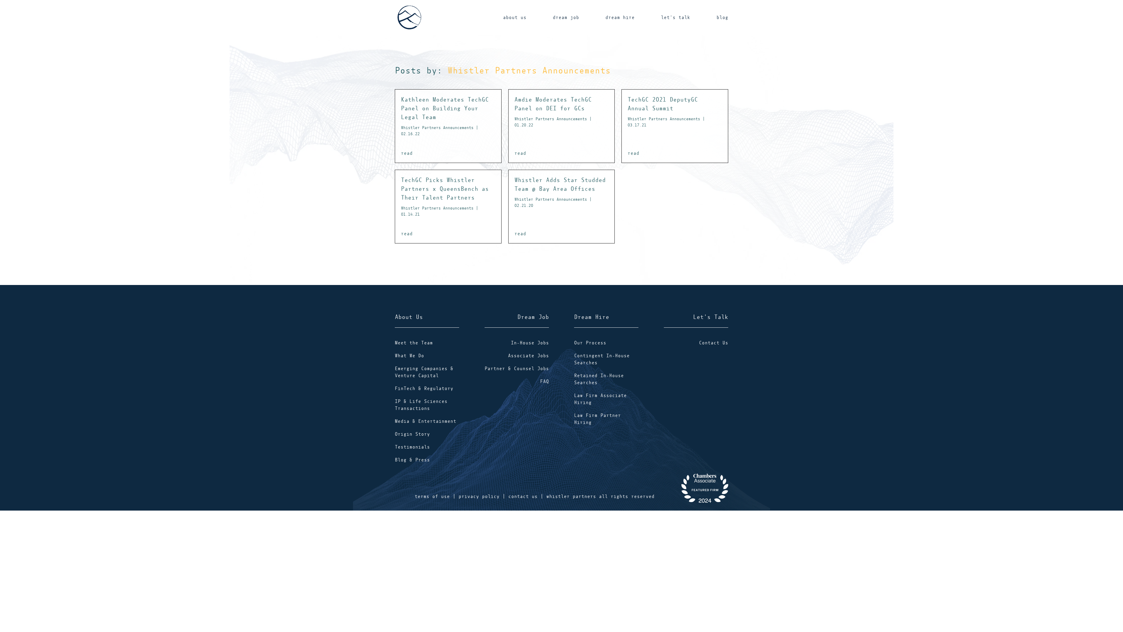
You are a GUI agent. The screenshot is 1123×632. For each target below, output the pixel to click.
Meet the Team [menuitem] (414, 343)
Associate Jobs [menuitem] (528, 356)
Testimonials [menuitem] (412, 447)
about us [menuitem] (514, 17)
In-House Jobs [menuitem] (530, 343)
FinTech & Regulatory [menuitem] (424, 388)
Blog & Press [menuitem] (412, 460)
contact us (523, 496)
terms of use (432, 496)
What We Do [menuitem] (409, 356)
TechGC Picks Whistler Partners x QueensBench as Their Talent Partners (445, 196)
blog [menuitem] (722, 17)
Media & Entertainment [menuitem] (425, 421)
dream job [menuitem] (566, 17)
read (407, 153)
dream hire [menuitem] (620, 17)
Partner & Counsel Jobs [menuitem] (517, 369)
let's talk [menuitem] (675, 17)
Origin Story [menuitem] (412, 434)
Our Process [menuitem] (590, 343)
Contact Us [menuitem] (713, 343)
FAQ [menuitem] (544, 381)
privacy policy (479, 496)
